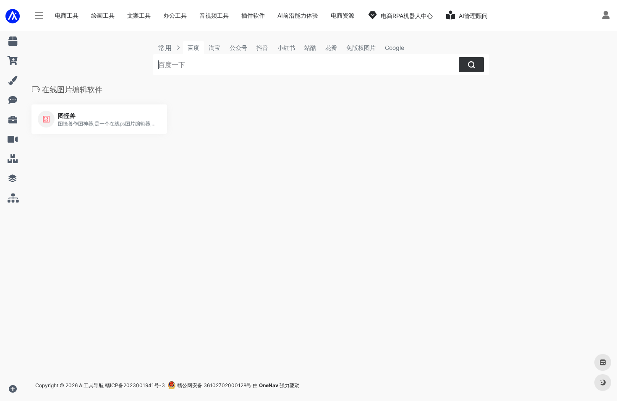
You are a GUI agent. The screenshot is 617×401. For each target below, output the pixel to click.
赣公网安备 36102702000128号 (213, 385)
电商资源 (342, 15)
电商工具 (66, 15)
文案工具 (139, 15)
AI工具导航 (91, 385)
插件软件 (253, 15)
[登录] (605, 16)
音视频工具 (214, 15)
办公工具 (175, 15)
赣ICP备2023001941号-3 (135, 385)
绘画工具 (103, 15)
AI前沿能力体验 (297, 15)
